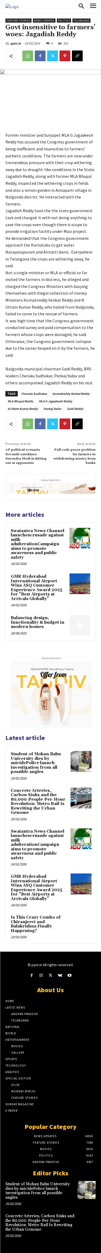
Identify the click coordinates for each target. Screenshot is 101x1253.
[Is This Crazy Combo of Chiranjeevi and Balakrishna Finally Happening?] (81, 924)
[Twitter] (52, 55)
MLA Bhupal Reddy (20, 401)
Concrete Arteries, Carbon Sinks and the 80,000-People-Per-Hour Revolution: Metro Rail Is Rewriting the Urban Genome (38, 801)
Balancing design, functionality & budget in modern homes (37, 622)
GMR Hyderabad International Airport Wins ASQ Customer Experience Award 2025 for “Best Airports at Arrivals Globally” (36, 587)
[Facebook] (40, 55)
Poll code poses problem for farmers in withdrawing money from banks (75, 456)
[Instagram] (41, 975)
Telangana (81, 20)
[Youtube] (69, 975)
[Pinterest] (65, 55)
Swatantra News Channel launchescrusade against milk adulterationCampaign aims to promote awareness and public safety (37, 544)
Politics (64, 20)
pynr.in (16, 43)
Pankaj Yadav (52, 409)
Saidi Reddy (75, 409)
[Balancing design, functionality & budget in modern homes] (79, 625)
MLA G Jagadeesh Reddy (55, 401)
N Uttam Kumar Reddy (23, 409)
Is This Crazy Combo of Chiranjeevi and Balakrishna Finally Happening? (36, 924)
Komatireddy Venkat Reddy (71, 394)
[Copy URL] (77, 55)
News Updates (44, 20)
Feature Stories (18, 20)
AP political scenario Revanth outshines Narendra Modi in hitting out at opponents (26, 456)
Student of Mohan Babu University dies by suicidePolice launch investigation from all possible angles (36, 763)
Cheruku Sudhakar (34, 394)
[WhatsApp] (27, 55)
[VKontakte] (60, 975)
